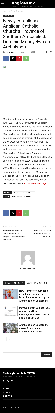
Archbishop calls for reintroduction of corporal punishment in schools (14, 235)
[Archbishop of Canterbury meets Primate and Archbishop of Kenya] (10, 328)
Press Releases (17, 11)
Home (5, 11)
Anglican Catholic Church (24, 193)
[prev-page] (5, 339)
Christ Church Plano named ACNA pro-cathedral (42, 233)
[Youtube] (12, 380)
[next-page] (9, 339)
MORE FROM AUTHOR (37, 283)
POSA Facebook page (35, 183)
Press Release (11, 52)
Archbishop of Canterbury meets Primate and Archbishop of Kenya (33, 328)
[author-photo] (28, 264)
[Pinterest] (19, 58)
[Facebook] (6, 58)
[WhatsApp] (26, 58)
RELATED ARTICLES (14, 283)
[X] (13, 58)
